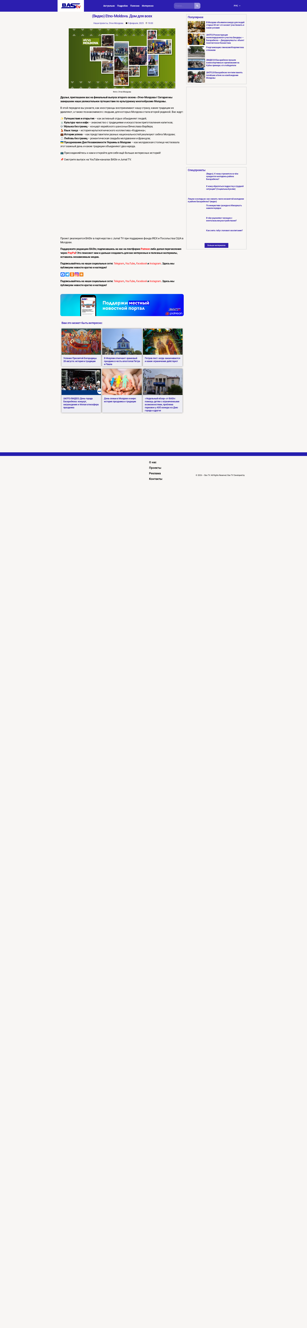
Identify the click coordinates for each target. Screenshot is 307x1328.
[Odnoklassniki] (72, 274)
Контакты (155, 479)
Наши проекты (100, 23)
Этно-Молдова (116, 23)
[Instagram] (77, 274)
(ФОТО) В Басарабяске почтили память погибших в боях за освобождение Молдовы (224, 75)
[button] (237, 5)
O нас (152, 462)
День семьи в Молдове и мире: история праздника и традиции (120, 400)
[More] (81, 274)
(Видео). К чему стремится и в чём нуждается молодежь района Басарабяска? (222, 168)
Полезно (134, 5)
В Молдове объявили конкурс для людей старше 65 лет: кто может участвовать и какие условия (225, 25)
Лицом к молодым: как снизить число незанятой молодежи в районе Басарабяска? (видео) (216, 192)
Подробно (122, 5)
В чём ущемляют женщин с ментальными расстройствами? (221, 211)
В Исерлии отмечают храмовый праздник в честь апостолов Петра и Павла (122, 361)
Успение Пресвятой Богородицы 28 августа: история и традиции (80, 360)
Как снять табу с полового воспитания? (224, 222)
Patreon (145, 248)
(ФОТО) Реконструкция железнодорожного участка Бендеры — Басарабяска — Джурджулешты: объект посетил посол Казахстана (225, 39)
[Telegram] (67, 274)
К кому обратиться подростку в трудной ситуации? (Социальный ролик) (224, 179)
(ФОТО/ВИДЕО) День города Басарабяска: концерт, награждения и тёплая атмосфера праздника (81, 403)
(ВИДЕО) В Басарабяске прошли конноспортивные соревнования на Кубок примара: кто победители (222, 63)
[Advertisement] (153, 434)
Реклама (155, 473)
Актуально (109, 5)
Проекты (155, 468)
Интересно (148, 5)
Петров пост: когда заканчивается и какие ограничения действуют (162, 360)
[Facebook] (63, 274)
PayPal (72, 252)
